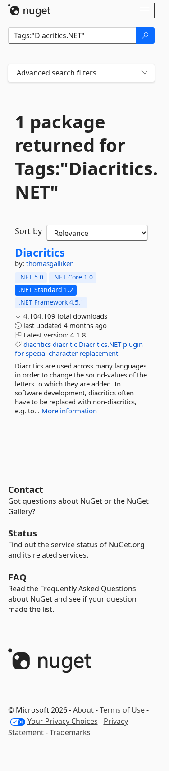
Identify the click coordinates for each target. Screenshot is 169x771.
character (63, 353)
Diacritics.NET (100, 344)
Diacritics (40, 252)
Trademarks (70, 732)
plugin (133, 344)
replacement (98, 353)
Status (22, 533)
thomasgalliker (49, 263)
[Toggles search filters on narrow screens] (145, 73)
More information (69, 410)
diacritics (37, 344)
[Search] (145, 35)
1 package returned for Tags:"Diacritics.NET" (81, 157)
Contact (25, 489)
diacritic (65, 344)
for (19, 353)
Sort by (28, 231)
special (36, 353)
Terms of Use (122, 710)
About (83, 710)
